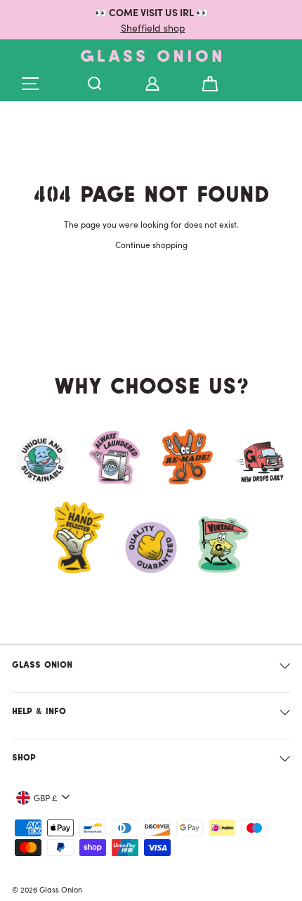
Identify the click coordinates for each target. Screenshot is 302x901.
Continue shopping (151, 244)
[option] (151, 19)
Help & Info (39, 712)
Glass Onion (42, 665)
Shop (24, 758)
